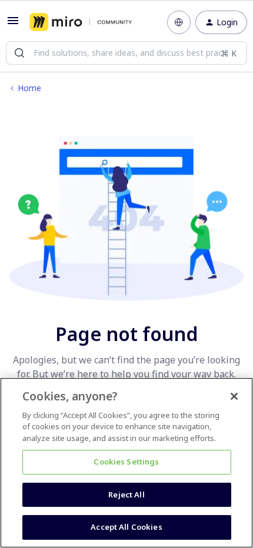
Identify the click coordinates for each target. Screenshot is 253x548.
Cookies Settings (126, 461)
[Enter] (19, 53)
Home (29, 87)
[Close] (234, 396)
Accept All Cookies (126, 527)
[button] (13, 24)
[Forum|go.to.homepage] (80, 22)
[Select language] (179, 22)
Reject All (126, 494)
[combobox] (126, 53)
